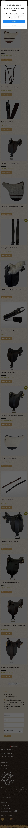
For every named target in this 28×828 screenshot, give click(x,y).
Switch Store (14, 21)
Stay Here (14, 25)
